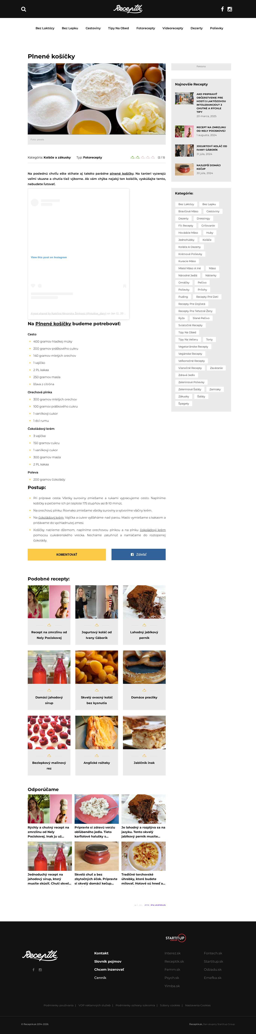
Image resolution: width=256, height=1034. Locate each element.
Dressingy (203, 218)
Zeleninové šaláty (189, 389)
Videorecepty (172, 28)
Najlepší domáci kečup (209, 167)
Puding (183, 296)
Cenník (100, 978)
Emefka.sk (213, 978)
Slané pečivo (201, 318)
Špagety (183, 403)
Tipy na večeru (188, 339)
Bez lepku (70, 28)
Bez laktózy (45, 28)
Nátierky (210, 275)
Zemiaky (215, 389)
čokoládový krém (51, 517)
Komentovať (66, 554)
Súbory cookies (170, 1005)
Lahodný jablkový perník (144, 635)
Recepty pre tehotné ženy (195, 311)
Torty (209, 339)
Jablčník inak (144, 763)
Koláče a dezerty (189, 247)
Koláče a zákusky (57, 157)
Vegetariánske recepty (193, 346)
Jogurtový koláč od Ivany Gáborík (97, 635)
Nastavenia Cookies (198, 1005)
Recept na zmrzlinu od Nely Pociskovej (49, 635)
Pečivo (202, 282)
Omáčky (183, 282)
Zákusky (183, 396)
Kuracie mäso (187, 261)
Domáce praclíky (144, 697)
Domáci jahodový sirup (49, 700)
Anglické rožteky (97, 763)
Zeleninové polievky (191, 382)
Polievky (216, 28)
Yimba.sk (172, 986)
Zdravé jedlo (186, 375)
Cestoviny (93, 28)
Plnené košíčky (53, 323)
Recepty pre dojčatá (191, 304)
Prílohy (202, 289)
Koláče (207, 239)
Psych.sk (172, 978)
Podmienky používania (58, 1005)
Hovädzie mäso (188, 232)
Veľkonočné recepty (191, 361)
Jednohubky (186, 239)
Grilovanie (208, 225)
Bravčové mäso (188, 211)
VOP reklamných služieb (95, 1005)
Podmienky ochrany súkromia (135, 1005)
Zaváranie (216, 368)
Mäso (212, 268)
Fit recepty (185, 225)
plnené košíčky (121, 173)
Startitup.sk (213, 961)
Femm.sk (172, 969)
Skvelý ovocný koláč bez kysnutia (97, 700)
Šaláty (201, 396)
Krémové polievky (190, 254)
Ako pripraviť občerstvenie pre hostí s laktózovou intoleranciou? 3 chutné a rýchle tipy (211, 103)
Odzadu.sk (213, 969)
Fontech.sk (213, 953)
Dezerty (197, 28)
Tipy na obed (118, 28)
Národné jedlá (187, 275)
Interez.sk (173, 953)
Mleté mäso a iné (189, 268)
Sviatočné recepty (190, 325)
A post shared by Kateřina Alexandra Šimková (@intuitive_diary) (68, 313)
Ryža (181, 318)
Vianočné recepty (190, 368)
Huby (209, 232)
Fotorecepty (145, 28)
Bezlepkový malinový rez (49, 765)
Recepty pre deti (207, 296)
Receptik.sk (174, 961)
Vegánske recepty (190, 353)
